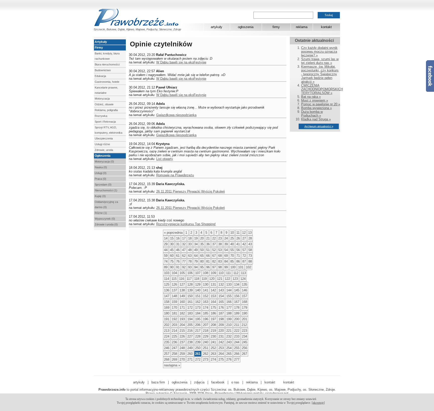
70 (232, 256)
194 (190, 319)
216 (190, 331)
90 (172, 267)
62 (184, 256)
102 (248, 267)
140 (197, 290)
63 (190, 256)
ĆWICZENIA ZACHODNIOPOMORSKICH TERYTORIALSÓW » (322, 89)
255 (236, 348)
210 (229, 325)
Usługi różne (102, 144)
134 (236, 284)
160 (182, 302)
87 (244, 261)
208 (213, 325)
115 (174, 279)
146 (244, 290)
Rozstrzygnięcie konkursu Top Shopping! (186, 224)
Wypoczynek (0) (105, 218)
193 (182, 319)
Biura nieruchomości (107, 64)
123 (235, 279)
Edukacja (100, 75)
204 (182, 325)
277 (236, 359)
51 (208, 250)
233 (236, 336)
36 (208, 244)
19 (196, 238)
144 (229, 290)
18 (190, 238)
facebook (218, 382)
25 (232, 238)
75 (172, 261)
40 (232, 244)
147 (166, 296)
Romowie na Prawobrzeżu (175, 175)
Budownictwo (103, 70)
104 (174, 273)
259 (182, 354)
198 (221, 319)
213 (166, 331)
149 (182, 296)
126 (174, 284)
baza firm (158, 382)
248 (182, 348)
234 (244, 336)
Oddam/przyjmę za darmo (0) (106, 204)
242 (221, 342)
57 (244, 250)
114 (166, 279)
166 (229, 302)
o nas (235, 382)
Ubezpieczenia (104, 138)
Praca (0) (100, 178)
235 (166, 342)
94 (196, 267)
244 (236, 342)
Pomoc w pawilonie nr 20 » (320, 104)
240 (205, 342)
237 (182, 342)
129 (197, 284)
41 (238, 244)
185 (205, 313)
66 (208, 256)
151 (197, 296)
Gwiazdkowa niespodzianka (176, 115)
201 (244, 319)
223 (244, 331)
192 (174, 319)
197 (213, 319)
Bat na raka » (311, 97)
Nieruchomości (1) (106, 190)
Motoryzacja (102, 98)
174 (205, 307)
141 (205, 290)
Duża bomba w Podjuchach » (312, 113)
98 (220, 267)
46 (178, 250)
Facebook (430, 76)
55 (232, 250)
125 (166, 284)
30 (172, 244)
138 (182, 290)
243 (229, 342)
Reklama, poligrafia (106, 110)
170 (174, 307)
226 (182, 336)
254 (229, 348)
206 (197, 325)
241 (213, 342)
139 (190, 290)
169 (166, 307)
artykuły (216, 27)
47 (184, 250)
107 (197, 273)
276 (229, 359)
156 (236, 296)
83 (220, 261)
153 (213, 296)
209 (221, 325)
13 (250, 232)
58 (250, 250)
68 (220, 256)
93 (190, 267)
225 (174, 336)
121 (219, 279)
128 (190, 284)
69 (226, 256)
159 (174, 302)
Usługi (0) (100, 173)
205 (190, 325)
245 (244, 342)
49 (196, 250)
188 (229, 313)
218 (205, 331)
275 (221, 359)
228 (197, 336)
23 (220, 238)
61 (178, 256)
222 (236, 331)
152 (205, 296)
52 (214, 250)
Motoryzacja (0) (104, 161)
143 (221, 290)
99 (226, 267)
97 (214, 267)
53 (220, 250)
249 (190, 348)
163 (205, 302)
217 (197, 331)
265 (229, 354)
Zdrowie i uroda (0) (106, 224)
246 (166, 348)
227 (190, 336)
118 (196, 279)
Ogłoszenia (103, 155)
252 (213, 348)
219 (213, 331)
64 (196, 256)
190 (244, 313)
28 (250, 238)
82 (214, 261)
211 (236, 325)
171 (182, 307)
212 (244, 325)
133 (229, 284)
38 (220, 244)
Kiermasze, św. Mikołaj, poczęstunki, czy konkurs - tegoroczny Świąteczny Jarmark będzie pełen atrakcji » (320, 74)
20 (202, 238)
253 (221, 348)
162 (197, 302)
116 (181, 279)
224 (166, 336)
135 (244, 284)
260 (190, 354)
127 (182, 284)
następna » (172, 365)
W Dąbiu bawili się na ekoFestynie (181, 62)
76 (178, 261)
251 (205, 348)
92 (184, 267)
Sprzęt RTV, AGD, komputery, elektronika (108, 130)
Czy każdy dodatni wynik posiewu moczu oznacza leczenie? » (319, 51)
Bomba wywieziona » (316, 108)
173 (197, 307)
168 (244, 302)
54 (226, 250)
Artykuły (101, 42)
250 (197, 348)
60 (172, 256)
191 (166, 319)
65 (202, 256)
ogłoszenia (245, 27)
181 (174, 313)
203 (174, 325)
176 (221, 307)
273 (205, 359)
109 (213, 273)
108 (205, 273)
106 (190, 273)
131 (213, 284)
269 (174, 359)
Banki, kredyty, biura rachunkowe (107, 56)
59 (166, 256)
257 (166, 354)
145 (236, 290)
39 (226, 244)
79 (196, 261)
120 (211, 279)
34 (196, 244)
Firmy (99, 47)
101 (240, 267)
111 (228, 273)
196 (205, 319)
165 (221, 302)
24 (226, 238)
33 (190, 244)
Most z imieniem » (314, 100)
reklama (301, 27)
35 (202, 244)
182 (182, 313)
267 (244, 354)
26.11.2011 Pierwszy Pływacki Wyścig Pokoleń (190, 191)
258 (174, 354)
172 (190, 307)
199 (229, 319)
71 (238, 256)
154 (221, 296)
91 (178, 267)
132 (221, 284)
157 (244, 296)
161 (190, 302)
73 (250, 256)
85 (232, 261)
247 (174, 348)
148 (174, 296)
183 (190, 313)
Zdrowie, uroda (104, 149)
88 (250, 261)
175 (213, 307)
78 (190, 261)
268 (166, 359)
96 (208, 267)
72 (244, 256)
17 (184, 238)
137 (174, 290)
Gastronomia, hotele (107, 81)
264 (221, 354)
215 (182, 331)
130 (205, 284)
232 (229, 336)
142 (213, 290)
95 (202, 267)
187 (221, 313)
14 (166, 238)
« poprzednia (173, 232)
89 (166, 267)
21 (208, 238)
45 (172, 250)
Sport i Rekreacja (105, 121)
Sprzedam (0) (103, 184)
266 (236, 354)
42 (244, 244)
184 (197, 313)
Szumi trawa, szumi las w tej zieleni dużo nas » (320, 61)
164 (213, 302)
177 (229, 307)
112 (235, 273)
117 (189, 279)
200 (236, 319)
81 (208, 261)
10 (232, 232)
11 (238, 232)
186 (213, 313)
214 (174, 331)
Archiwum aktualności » (318, 126)
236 (174, 342)
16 (178, 238)
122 (227, 279)
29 (166, 244)
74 (166, 261)
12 (244, 232)
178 (236, 307)
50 (202, 250)
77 (184, 261)
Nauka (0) (101, 167)
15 (172, 238)
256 (244, 348)
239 (197, 342)
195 (197, 319)
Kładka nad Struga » (316, 119)
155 (229, 296)
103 (166, 273)
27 (244, 238)
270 (182, 359)
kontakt (326, 27)
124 (243, 279)
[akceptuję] (318, 402)
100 (233, 267)
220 (221, 331)
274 (213, 359)
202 (166, 325)
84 (226, 261)
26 (238, 238)
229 (205, 336)
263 (213, 354)
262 (205, 354)
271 (190, 359)
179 (244, 307)
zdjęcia (199, 382)
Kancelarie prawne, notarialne (106, 90)
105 (182, 273)
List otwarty (164, 159)
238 (190, 342)
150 (190, 296)
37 (214, 244)
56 (238, 250)
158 (166, 302)
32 (184, 244)
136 (166, 290)
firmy (276, 27)
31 (178, 244)
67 (214, 256)
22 (214, 238)
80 (202, 261)
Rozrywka (101, 115)
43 (250, 244)
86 (238, 261)
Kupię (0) (100, 196)
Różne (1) (101, 212)
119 (204, 279)
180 (166, 313)
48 (190, 250)
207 (205, 325)
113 (243, 273)
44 (166, 250)
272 (197, 359)
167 (236, 302)
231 (221, 336)
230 (213, 336)
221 (229, 331)
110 (221, 273)
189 (236, 313)
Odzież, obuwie (104, 104)
